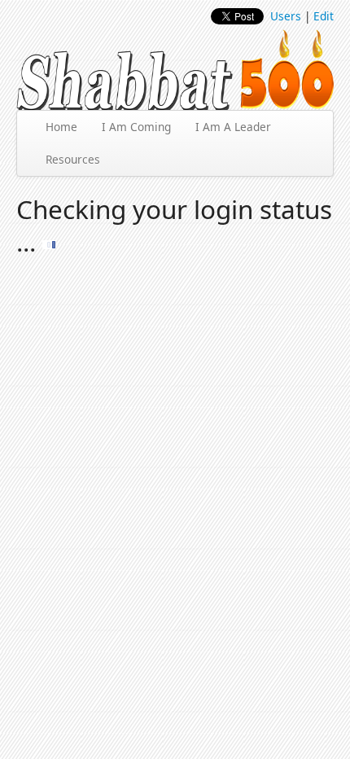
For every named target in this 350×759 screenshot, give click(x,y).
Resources (73, 159)
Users (285, 16)
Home (61, 126)
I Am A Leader (233, 126)
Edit (323, 16)
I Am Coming (136, 126)
